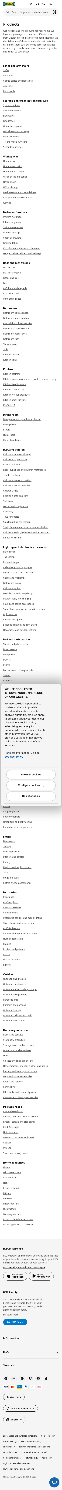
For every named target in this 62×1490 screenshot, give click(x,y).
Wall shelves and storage (16, 131)
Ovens (6, 1167)
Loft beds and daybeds (15, 288)
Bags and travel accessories (17, 1076)
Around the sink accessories (17, 323)
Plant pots (8, 896)
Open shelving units (13, 126)
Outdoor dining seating (15, 994)
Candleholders (10, 912)
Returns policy (31, 1457)
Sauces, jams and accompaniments (21, 1116)
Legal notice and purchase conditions (20, 1436)
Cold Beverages (11, 1126)
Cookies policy (48, 1436)
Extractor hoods (11, 1187)
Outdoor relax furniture (15, 984)
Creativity (8, 511)
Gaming (7, 202)
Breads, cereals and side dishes (19, 1121)
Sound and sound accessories (18, 603)
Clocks (6, 954)
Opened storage (11, 232)
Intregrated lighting (13, 619)
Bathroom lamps (12, 582)
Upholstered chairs (12, 440)
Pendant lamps (11, 562)
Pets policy (47, 1457)
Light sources (10, 614)
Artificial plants (10, 902)
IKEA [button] (6, 1351)
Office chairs (9, 181)
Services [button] (8, 1365)
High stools (9, 434)
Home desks (9, 161)
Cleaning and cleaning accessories (20, 1097)
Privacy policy (9, 1446)
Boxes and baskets (13, 1034)
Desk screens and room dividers (19, 192)
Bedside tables (10, 242)
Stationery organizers (14, 1039)
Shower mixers (10, 344)
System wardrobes (13, 216)
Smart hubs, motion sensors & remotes (24, 609)
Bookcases (9, 120)
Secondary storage (13, 146)
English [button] (14, 1419)
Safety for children (12, 537)
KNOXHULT (9, 405)
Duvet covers (10, 649)
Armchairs (8, 85)
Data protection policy (31, 1441)
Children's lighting (12, 588)
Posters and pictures (14, 949)
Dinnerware (9, 841)
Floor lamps (9, 551)
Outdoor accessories (14, 1020)
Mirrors (7, 964)
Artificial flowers (11, 928)
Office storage (10, 187)
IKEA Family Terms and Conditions (18, 1469)
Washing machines (12, 1214)
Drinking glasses (11, 851)
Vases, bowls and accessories (18, 923)
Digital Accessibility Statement (17, 1463)
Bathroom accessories (15, 333)
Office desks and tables (15, 176)
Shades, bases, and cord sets (18, 572)
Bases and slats (11, 277)
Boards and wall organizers (17, 1050)
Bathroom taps (11, 338)
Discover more (10, 1314)
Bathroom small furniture (16, 318)
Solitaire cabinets (12, 110)
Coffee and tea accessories (17, 882)
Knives (6, 806)
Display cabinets (11, 136)
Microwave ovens (12, 1172)
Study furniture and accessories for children (25, 527)
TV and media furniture (15, 141)
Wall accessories (11, 959)
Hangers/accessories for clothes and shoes (25, 1065)
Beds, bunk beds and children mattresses (24, 469)
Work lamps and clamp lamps (18, 593)
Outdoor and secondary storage (20, 989)
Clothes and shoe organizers (18, 1060)
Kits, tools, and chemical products (20, 1092)
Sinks (5, 349)
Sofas (6, 70)
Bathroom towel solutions (17, 328)
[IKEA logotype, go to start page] (9, 4)
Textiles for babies (12, 474)
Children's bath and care (15, 495)
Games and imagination (15, 506)
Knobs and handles (13, 1081)
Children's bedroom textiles (17, 480)
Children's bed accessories (16, 485)
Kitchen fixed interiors (14, 384)
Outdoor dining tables (14, 978)
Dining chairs (9, 424)
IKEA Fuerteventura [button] (21, 1408)
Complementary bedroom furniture (21, 248)
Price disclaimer (10, 1452)
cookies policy (14, 756)
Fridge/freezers (11, 1203)
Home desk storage (13, 171)
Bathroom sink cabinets (15, 312)
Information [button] (11, 1338)
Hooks (6, 1055)
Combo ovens (10, 1177)
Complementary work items (17, 197)
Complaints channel (12, 1457)
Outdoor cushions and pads (17, 1015)
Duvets (7, 659)
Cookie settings (10, 1441)
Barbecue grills (10, 999)
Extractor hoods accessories (18, 1219)
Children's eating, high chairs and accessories (26, 532)
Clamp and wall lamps (14, 577)
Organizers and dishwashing (17, 821)
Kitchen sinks (10, 359)
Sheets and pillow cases (15, 643)
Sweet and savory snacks (16, 1153)
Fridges (7, 1193)
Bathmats (8, 680)
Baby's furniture (11, 464)
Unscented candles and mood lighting (22, 917)
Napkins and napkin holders (17, 867)
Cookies (7, 1142)
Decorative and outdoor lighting (19, 629)
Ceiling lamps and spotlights (17, 567)
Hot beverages (10, 1132)
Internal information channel (34, 1452)
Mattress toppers (12, 272)
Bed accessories (11, 293)
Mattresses (9, 267)
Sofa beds (8, 75)
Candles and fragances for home (20, 933)
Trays (6, 872)
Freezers (7, 1198)
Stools (6, 429)
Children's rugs (10, 490)
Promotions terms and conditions (34, 1446)
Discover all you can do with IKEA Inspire (24, 1267)
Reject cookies (31, 796)
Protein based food (13, 1111)
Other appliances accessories (18, 1224)
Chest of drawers (12, 237)
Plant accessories (12, 907)
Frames (7, 943)
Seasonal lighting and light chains (20, 624)
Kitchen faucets (11, 354)
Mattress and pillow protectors (19, 670)
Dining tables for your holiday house (22, 419)
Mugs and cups (11, 877)
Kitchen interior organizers (17, 394)
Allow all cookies (31, 774)
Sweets (7, 1147)
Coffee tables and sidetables (18, 80)
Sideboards (9, 115)
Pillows (6, 664)
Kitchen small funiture (14, 399)
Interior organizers (12, 222)
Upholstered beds (12, 298)
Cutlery (6, 861)
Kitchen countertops (13, 389)
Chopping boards (12, 811)
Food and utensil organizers (17, 827)
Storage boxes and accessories (19, 1045)
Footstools (9, 91)
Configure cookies (29, 785)
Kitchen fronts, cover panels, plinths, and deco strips (30, 379)
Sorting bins (9, 1086)
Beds (5, 283)
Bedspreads (9, 654)
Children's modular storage (17, 454)
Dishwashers (9, 1208)
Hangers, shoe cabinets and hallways (22, 253)
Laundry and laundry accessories (20, 1071)
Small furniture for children (17, 521)
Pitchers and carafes (13, 856)
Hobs (6, 1182)
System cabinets (11, 105)
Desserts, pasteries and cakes (18, 1137)
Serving (7, 846)
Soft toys (8, 501)
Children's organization (15, 459)
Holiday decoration (13, 938)
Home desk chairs (12, 166)
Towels (6, 675)
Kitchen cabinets (11, 373)
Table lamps (9, 556)
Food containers (11, 816)
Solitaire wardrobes (13, 227)
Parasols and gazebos (14, 1004)
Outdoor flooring (12, 1010)
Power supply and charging (17, 598)
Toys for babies (11, 516)
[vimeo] (30, 1378)
